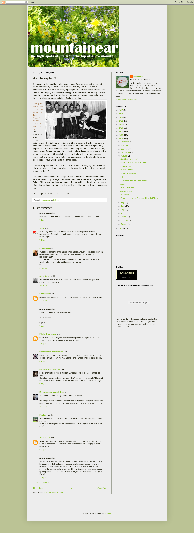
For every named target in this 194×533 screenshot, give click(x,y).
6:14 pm (42, 361)
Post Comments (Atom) (53, 493)
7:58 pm (42, 384)
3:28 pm (42, 326)
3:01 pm (42, 478)
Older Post (101, 488)
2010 (121, 128)
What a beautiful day (128, 173)
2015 (121, 110)
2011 (121, 124)
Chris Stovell (44, 276)
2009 (121, 132)
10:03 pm (43, 407)
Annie (41, 228)
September (125, 152)
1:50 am (42, 430)
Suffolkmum (44, 294)
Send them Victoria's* (129, 159)
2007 (121, 139)
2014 (121, 114)
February (125, 220)
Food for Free (126, 166)
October (124, 149)
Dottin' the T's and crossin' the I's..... (134, 163)
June (123, 206)
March (123, 217)
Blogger (108, 513)
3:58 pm (42, 344)
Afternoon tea (126, 191)
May (123, 210)
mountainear (138, 77)
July (123, 203)
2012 (121, 121)
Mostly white (125, 195)
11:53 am (43, 301)
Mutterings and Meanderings (51, 392)
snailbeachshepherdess (49, 370)
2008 (121, 135)
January (124, 224)
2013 (121, 117)
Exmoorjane (44, 248)
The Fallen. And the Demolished (133, 180)
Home (70, 488)
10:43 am (43, 286)
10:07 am (43, 268)
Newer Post (38, 488)
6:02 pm (42, 450)
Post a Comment (43, 483)
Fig (121, 177)
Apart (122, 184)
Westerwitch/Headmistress (51, 352)
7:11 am (42, 240)
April (123, 213)
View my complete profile (126, 99)
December (125, 142)
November (125, 145)
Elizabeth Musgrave (47, 334)
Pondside (43, 415)
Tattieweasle (44, 438)
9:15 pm (42, 220)
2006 (121, 228)
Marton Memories (127, 170)
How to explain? (127, 187)
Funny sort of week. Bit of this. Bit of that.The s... (139, 198)
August (124, 156)
